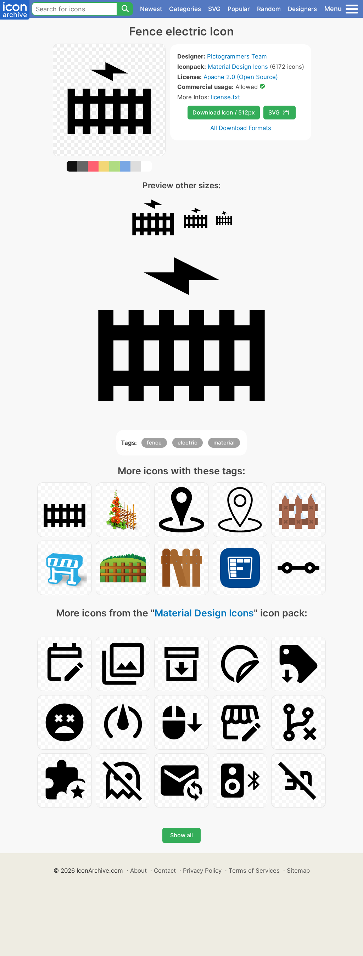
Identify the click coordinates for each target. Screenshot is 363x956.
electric (187, 442)
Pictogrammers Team (237, 56)
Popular (239, 8)
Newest (151, 8)
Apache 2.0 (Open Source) (240, 76)
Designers (302, 8)
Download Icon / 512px (223, 112)
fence (154, 442)
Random (269, 8)
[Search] (125, 9)
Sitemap (298, 870)
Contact (165, 870)
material (224, 442)
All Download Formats (240, 128)
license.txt (225, 97)
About (138, 870)
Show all (181, 835)
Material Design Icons (238, 66)
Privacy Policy (202, 870)
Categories (185, 8)
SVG (214, 8)
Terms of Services (254, 870)
